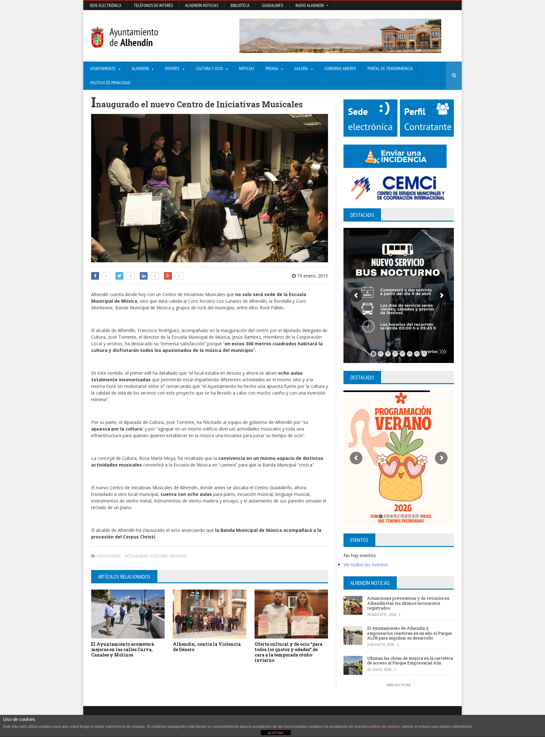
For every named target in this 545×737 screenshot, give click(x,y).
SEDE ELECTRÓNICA (105, 5)
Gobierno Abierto (340, 68)
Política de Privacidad (110, 83)
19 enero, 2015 (312, 276)
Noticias (246, 68)
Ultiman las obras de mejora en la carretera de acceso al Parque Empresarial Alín (410, 660)
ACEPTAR (276, 733)
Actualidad (137, 556)
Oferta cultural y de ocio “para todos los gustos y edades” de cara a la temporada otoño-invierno (288, 652)
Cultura (159, 556)
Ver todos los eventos (365, 565)
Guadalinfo (272, 5)
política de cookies (384, 726)
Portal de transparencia (390, 68)
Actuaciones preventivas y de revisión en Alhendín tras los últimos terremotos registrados (408, 603)
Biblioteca (240, 5)
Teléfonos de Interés (153, 5)
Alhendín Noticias (201, 5)
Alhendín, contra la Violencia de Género (207, 646)
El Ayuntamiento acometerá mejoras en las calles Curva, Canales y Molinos (122, 649)
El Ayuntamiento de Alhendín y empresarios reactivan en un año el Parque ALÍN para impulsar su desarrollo (409, 633)
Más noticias (399, 684)
